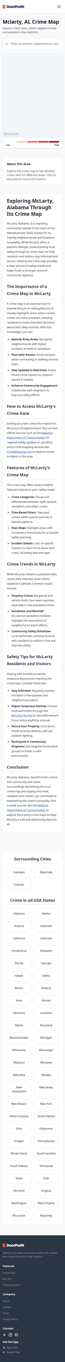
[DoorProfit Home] (13, 7)
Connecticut (18, 951)
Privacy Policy (10, 1319)
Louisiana (46, 1013)
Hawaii (19, 975)
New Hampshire (19, 1089)
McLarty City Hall (22, 715)
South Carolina (46, 1153)
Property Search (11, 1284)
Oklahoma (46, 1128)
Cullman (19, 884)
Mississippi (46, 1050)
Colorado (46, 938)
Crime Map (9, 1272)
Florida (19, 963)
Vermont (18, 1191)
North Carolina (19, 1116)
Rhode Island (19, 1153)
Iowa (19, 1000)
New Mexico (19, 1104)
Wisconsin (18, 1215)
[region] (32, 95)
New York (46, 1104)
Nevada (46, 1075)
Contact (7, 1307)
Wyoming (46, 1215)
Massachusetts (19, 1037)
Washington (19, 1203)
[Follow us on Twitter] (4, 1334)
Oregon (19, 1141)
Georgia (46, 963)
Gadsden (19, 872)
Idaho (46, 975)
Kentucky (19, 1013)
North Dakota (46, 1116)
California (19, 938)
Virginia (46, 1191)
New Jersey (46, 1087)
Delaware (46, 951)
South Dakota (19, 1166)
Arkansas (46, 926)
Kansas (46, 1000)
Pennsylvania (46, 1141)
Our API (7, 1278)
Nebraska (19, 1075)
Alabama (19, 913)
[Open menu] (59, 6)
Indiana (46, 988)
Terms (6, 1313)
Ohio (19, 1128)
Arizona (19, 926)
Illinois (19, 988)
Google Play (13, 1352)
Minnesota (19, 1050)
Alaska (46, 913)
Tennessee (46, 1166)
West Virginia (46, 1203)
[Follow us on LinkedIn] (10, 1334)
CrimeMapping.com (19, 452)
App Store (12, 1347)
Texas (19, 1178)
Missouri (19, 1062)
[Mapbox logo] (11, 134)
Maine (19, 1025)
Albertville (46, 872)
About (6, 1301)
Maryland (46, 1025)
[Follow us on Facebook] (16, 1334)
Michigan (46, 1037)
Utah (46, 1178)
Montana (46, 1062)
